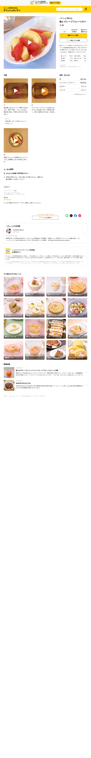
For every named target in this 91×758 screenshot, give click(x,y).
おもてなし (12, 396)
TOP (5, 396)
